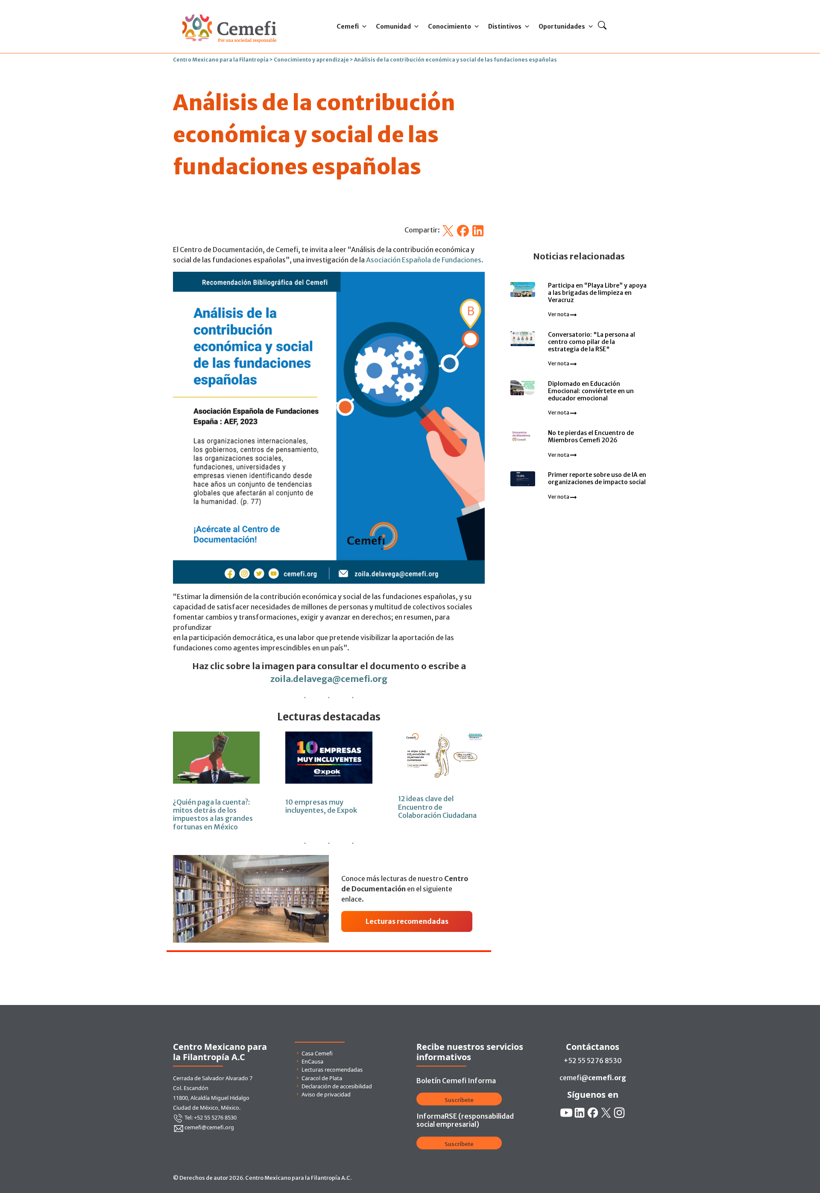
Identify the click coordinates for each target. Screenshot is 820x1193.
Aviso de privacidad (326, 1094)
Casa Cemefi (317, 1053)
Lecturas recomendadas (332, 1069)
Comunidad (393, 26)
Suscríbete (459, 1100)
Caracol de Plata (322, 1078)
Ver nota (559, 314)
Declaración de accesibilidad (337, 1086)
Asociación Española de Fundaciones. (424, 260)
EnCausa (312, 1061)
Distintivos (504, 26)
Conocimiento (449, 26)
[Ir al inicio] (229, 12)
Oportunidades (562, 26)
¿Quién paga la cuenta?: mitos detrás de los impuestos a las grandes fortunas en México (213, 814)
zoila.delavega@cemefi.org (328, 678)
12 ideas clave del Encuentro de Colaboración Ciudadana (437, 806)
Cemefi (348, 26)
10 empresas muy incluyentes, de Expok (321, 806)
